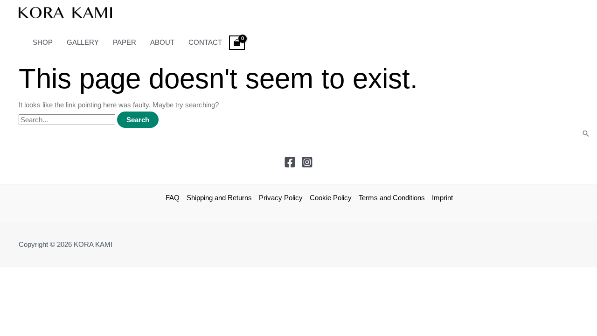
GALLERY (83, 42)
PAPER (124, 42)
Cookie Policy (331, 198)
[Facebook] (290, 165)
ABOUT (162, 42)
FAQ (173, 198)
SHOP (43, 42)
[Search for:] (68, 120)
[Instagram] (307, 165)
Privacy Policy (281, 198)
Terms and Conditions (392, 198)
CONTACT (205, 42)
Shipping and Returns (219, 198)
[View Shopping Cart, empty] (237, 42)
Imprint (442, 198)
